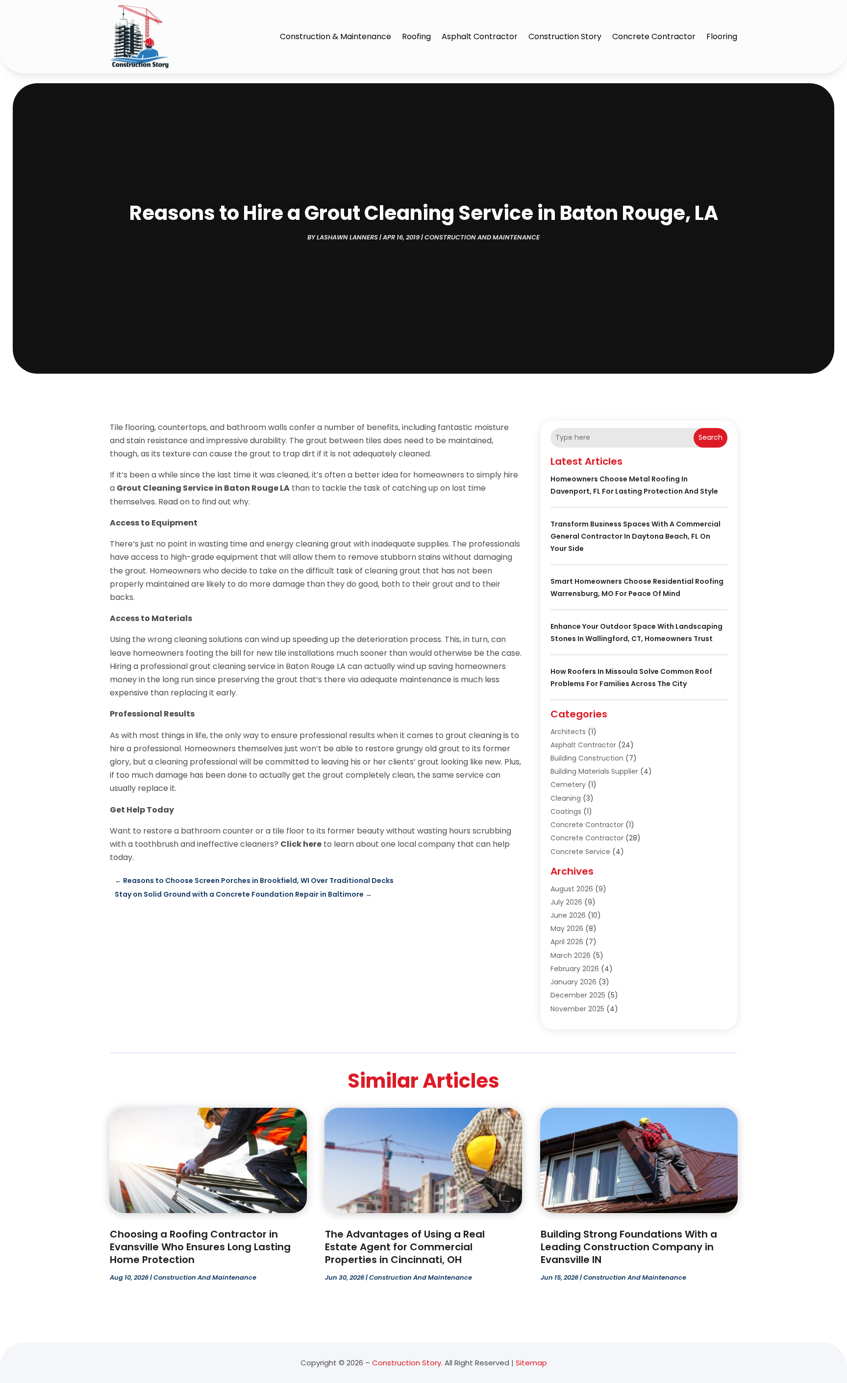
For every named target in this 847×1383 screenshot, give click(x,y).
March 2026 (570, 955)
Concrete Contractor (654, 36)
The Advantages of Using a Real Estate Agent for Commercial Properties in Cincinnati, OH (405, 1246)
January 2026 (573, 982)
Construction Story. (407, 1363)
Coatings (565, 811)
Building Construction (586, 758)
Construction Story (564, 36)
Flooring (721, 36)
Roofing (416, 36)
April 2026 (566, 942)
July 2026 (566, 902)
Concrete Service (580, 852)
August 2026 (571, 889)
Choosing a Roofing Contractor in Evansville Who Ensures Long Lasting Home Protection (200, 1246)
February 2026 (574, 969)
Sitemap (531, 1363)
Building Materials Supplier (594, 771)
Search (710, 437)
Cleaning (565, 798)
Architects (568, 732)
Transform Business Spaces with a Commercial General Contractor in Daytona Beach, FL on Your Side (635, 536)
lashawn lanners (347, 237)
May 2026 (566, 928)
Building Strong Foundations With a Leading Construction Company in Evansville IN (629, 1246)
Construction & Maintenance (335, 36)
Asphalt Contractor (480, 36)
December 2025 (577, 995)
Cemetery (568, 784)
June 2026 (568, 915)
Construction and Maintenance (482, 237)
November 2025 (577, 1009)
